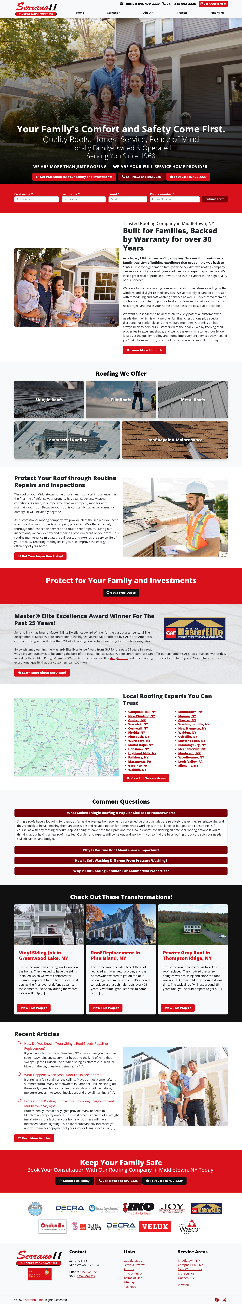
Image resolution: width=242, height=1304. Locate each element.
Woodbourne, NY (191, 757)
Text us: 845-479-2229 (141, 3)
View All (183, 1285)
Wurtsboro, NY (139, 741)
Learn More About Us (146, 350)
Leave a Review (134, 1265)
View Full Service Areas (148, 778)
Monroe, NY (187, 716)
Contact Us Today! (76, 1181)
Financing (217, 12)
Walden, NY (187, 732)
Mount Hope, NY (140, 745)
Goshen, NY (137, 720)
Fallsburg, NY (138, 757)
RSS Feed (130, 1287)
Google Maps (133, 1261)
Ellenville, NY (188, 766)
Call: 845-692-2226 (181, 3)
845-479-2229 (86, 1276)
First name (23, 194)
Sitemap (129, 1282)
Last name (71, 194)
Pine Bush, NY (138, 737)
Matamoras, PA (139, 761)
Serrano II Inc (34, 1300)
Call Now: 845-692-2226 (143, 177)
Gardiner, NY (138, 766)
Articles (129, 1269)
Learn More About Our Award (43, 673)
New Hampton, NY (192, 728)
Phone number (162, 194)
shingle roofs (119, 658)
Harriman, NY (138, 749)
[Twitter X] (224, 1299)
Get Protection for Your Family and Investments (75, 177)
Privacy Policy (133, 1274)
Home (80, 12)
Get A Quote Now (214, 3)
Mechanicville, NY (192, 749)
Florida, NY (136, 732)
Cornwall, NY (138, 728)
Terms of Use (133, 1278)
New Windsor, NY (141, 716)
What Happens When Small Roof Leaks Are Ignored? (63, 1075)
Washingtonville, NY (193, 724)
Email (113, 194)
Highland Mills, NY (142, 753)
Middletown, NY (190, 712)
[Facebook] (217, 1299)
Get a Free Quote (122, 593)
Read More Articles (36, 1138)
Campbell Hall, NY (142, 712)
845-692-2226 (89, 1272)
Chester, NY (187, 720)
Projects (182, 12)
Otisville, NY (187, 737)
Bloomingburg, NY (192, 745)
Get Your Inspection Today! (42, 556)
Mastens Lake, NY (191, 741)
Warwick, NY (138, 724)
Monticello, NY (189, 753)
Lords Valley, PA (190, 761)
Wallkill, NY (137, 770)
